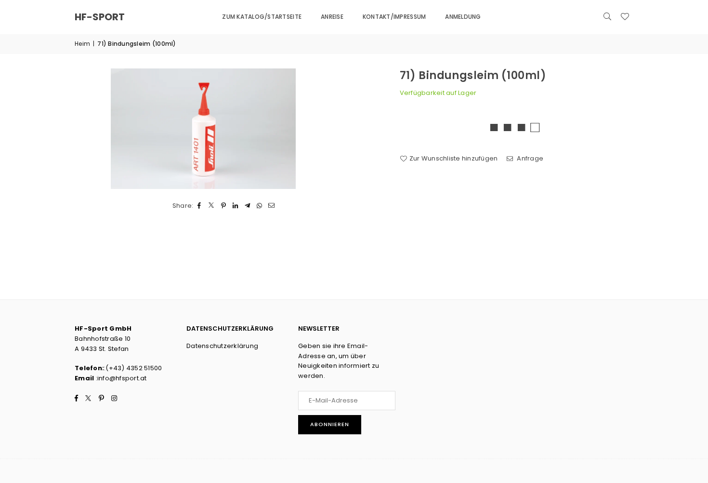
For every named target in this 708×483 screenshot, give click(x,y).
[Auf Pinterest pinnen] (223, 206)
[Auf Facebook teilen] (199, 206)
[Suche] (607, 17)
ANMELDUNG (463, 17)
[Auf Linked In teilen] (235, 206)
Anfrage (529, 158)
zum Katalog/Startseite (262, 17)
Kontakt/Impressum (394, 17)
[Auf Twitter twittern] (211, 206)
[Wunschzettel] (624, 17)
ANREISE (332, 17)
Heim (82, 44)
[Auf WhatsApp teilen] (259, 206)
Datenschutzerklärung (222, 345)
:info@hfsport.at (120, 378)
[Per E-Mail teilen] (271, 206)
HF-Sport (100, 17)
